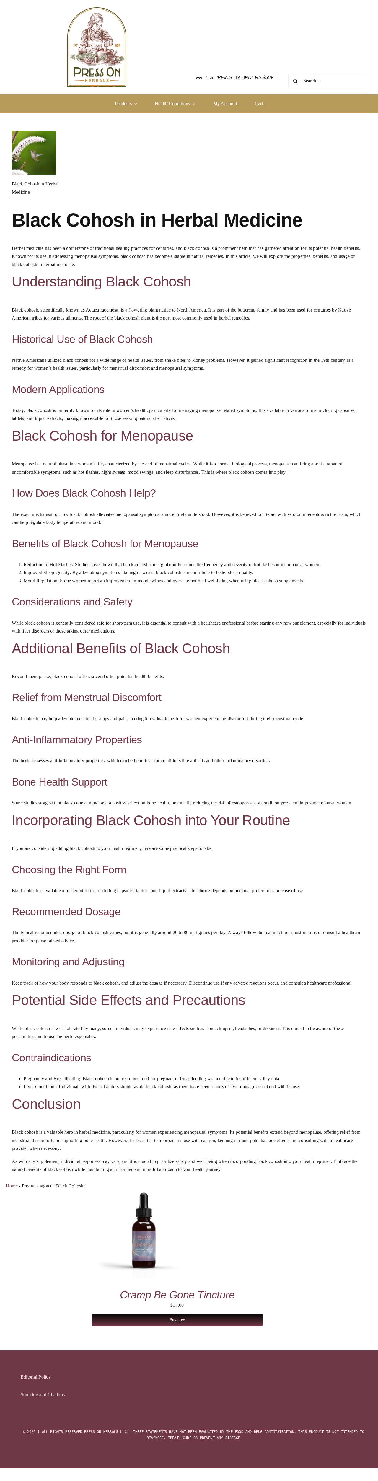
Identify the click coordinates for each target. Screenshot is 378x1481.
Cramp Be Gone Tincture (177, 1295)
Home (12, 1185)
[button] (175, 103)
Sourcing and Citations (43, 1394)
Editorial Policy (36, 1376)
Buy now (177, 1320)
